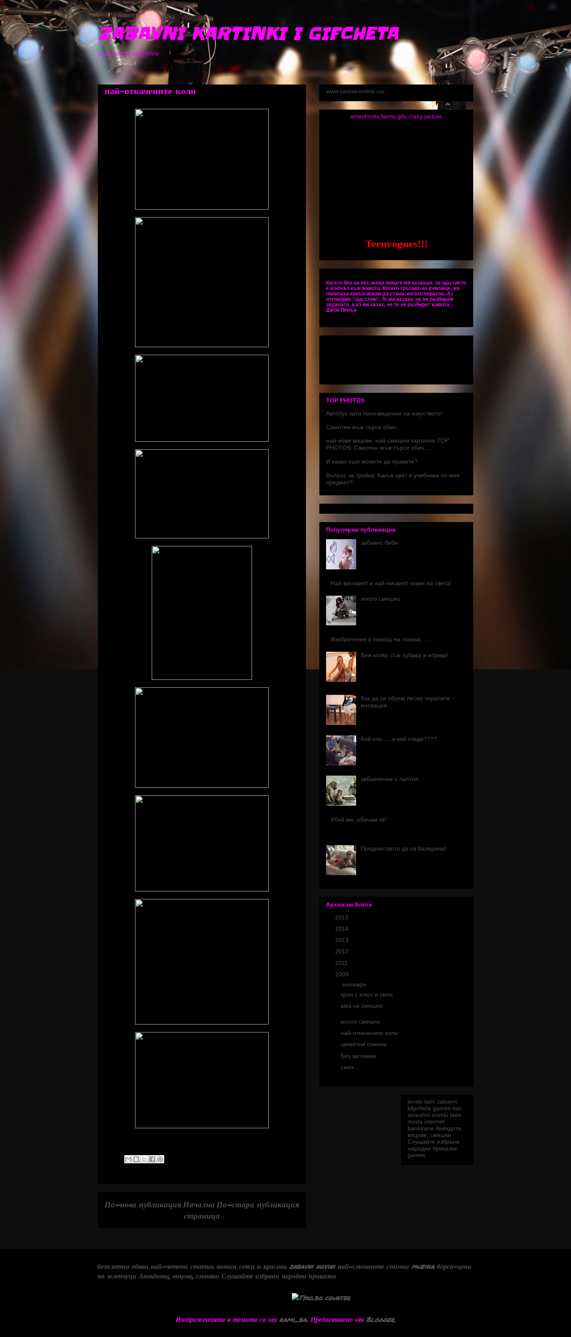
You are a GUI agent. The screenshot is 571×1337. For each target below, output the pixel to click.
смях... (350, 1067)
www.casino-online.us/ (355, 91)
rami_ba (292, 1319)
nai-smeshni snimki (435, 1111)
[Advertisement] (285, 67)
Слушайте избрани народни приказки (433, 1145)
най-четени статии (182, 1266)
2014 (342, 928)
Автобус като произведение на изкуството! (384, 413)
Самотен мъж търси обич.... (364, 427)
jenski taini (421, 1101)
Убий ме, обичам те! (359, 819)
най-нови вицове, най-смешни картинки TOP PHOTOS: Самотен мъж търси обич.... (387, 444)
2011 (342, 963)
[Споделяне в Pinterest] (160, 1159)
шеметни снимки (364, 1044)
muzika (422, 1266)
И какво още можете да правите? (372, 461)
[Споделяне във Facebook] (152, 1159)
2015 (342, 917)
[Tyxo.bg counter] (321, 1297)
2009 (342, 974)
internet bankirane (426, 1125)
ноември (355, 984)
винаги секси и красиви (252, 1266)
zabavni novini (312, 1266)
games (442, 1108)
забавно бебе (379, 542)
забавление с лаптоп (389, 779)
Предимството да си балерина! (403, 848)
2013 (342, 940)
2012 (342, 951)
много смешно (380, 598)
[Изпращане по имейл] (128, 1159)
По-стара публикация (258, 1204)
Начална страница (201, 1210)
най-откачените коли (369, 1033)
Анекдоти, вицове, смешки (435, 1131)
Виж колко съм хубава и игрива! (404, 655)
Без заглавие (358, 1056)
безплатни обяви (122, 1266)
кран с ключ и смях (367, 994)
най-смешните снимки (373, 1266)
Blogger (380, 1319)
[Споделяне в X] (144, 1159)
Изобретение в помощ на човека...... (381, 639)
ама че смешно (362, 1005)
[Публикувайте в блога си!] (136, 1159)
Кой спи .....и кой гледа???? (399, 738)
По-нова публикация (143, 1204)
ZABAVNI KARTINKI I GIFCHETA (248, 33)
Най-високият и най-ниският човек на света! (391, 583)
